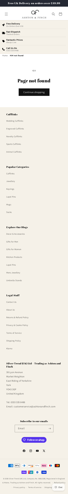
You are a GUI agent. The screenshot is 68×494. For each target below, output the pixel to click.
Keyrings (10, 189)
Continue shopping (34, 92)
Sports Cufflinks (13, 144)
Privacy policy (19, 487)
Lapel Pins (11, 196)
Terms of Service (14, 333)
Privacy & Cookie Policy (17, 325)
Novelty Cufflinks (14, 136)
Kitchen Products (14, 257)
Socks (9, 212)
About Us (10, 309)
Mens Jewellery (13, 272)
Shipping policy (51, 487)
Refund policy (59, 482)
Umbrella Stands (14, 280)
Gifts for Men (12, 241)
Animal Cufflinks (14, 151)
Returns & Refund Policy (17, 317)
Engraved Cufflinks (15, 128)
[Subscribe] (49, 428)
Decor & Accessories (15, 234)
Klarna (9, 348)
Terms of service (34, 487)
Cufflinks (10, 173)
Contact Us (11, 302)
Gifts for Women (13, 249)
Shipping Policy (13, 340)
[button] (6, 14)
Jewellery (10, 181)
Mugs (8, 204)
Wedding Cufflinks (14, 121)
